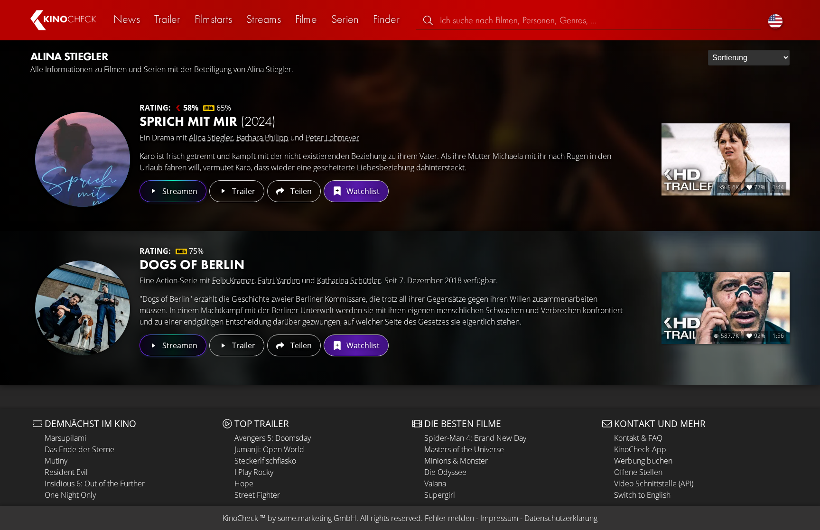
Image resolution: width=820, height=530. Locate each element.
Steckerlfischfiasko (265, 460)
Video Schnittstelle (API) (653, 483)
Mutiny (56, 460)
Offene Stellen (638, 472)
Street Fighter (257, 495)
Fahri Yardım (279, 280)
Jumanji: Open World (269, 449)
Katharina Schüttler (349, 280)
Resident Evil (66, 472)
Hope (243, 483)
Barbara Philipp (262, 137)
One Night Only (70, 495)
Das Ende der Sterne (79, 449)
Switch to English (642, 495)
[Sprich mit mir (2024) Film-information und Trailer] (82, 159)
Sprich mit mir (208, 121)
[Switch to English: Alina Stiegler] (775, 20)
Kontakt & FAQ (638, 438)
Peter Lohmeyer (332, 137)
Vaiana (435, 483)
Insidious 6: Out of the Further (95, 483)
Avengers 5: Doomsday (272, 438)
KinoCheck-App (640, 449)
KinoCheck (240, 518)
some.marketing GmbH (317, 518)
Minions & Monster (456, 460)
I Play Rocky (253, 472)
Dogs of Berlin (192, 264)
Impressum (499, 518)
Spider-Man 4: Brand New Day (475, 438)
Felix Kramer (233, 280)
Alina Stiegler (211, 137)
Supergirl (439, 495)
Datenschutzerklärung (560, 518)
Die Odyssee (445, 472)
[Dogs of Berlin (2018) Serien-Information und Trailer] (82, 307)
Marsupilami (65, 438)
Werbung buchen (643, 460)
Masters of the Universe (464, 449)
